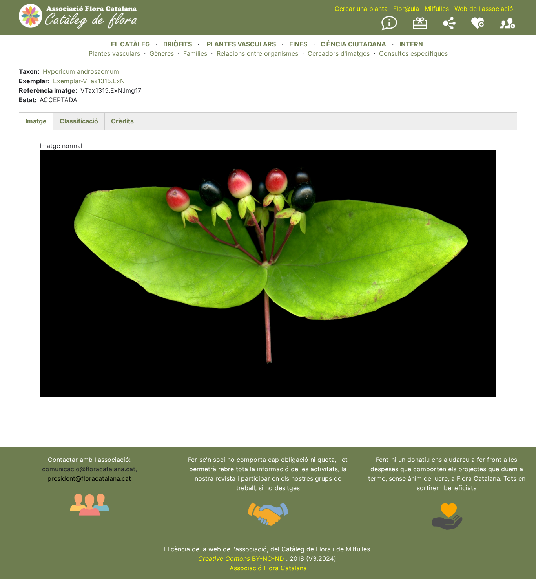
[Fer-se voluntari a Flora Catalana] (477, 27)
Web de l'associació (483, 9)
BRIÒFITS (178, 44)
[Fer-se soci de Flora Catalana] (507, 29)
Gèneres (161, 53)
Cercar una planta (361, 9)
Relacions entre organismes (257, 53)
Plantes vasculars (114, 53)
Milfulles (437, 9)
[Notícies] (389, 29)
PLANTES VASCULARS (241, 44)
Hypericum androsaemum (81, 71)
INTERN (411, 44)
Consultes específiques (413, 53)
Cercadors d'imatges (339, 53)
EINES (298, 44)
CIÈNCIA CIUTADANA (353, 44)
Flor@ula (406, 9)
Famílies (195, 53)
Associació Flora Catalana (268, 568)
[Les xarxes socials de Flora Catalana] (449, 27)
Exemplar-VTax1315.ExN (89, 81)
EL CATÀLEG (130, 44)
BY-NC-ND (241, 558)
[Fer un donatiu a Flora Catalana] (420, 28)
